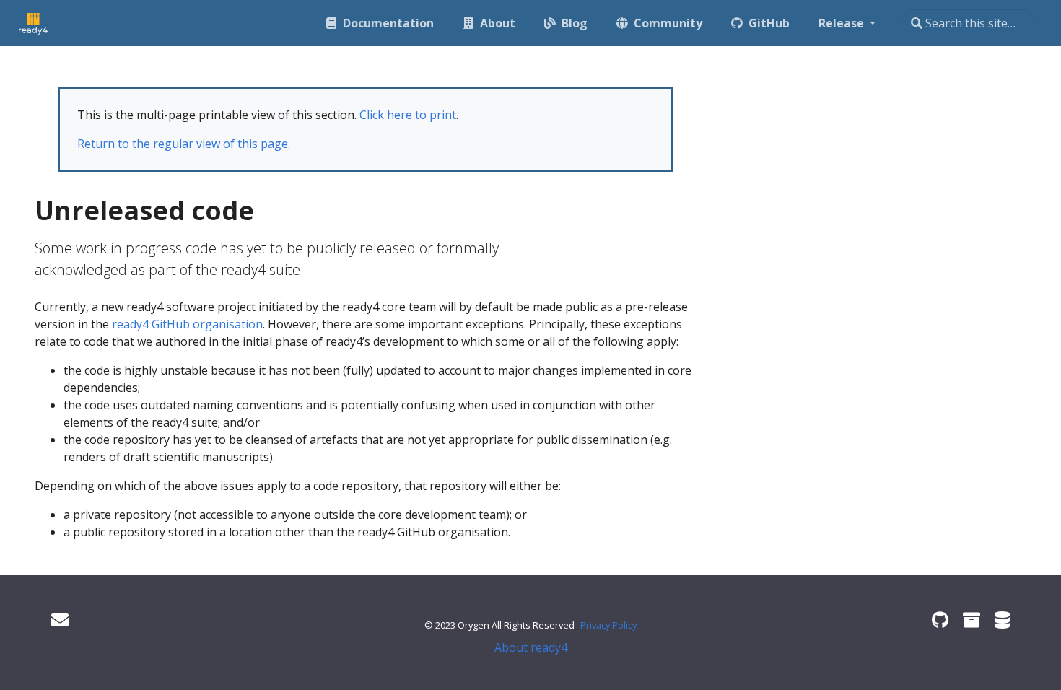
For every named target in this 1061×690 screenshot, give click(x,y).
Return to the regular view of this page (182, 144)
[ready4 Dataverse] (1002, 620)
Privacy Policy (608, 625)
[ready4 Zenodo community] (971, 620)
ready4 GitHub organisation (187, 324)
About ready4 (530, 647)
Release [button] (842, 23)
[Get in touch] (60, 620)
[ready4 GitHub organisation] (940, 620)
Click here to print (407, 115)
